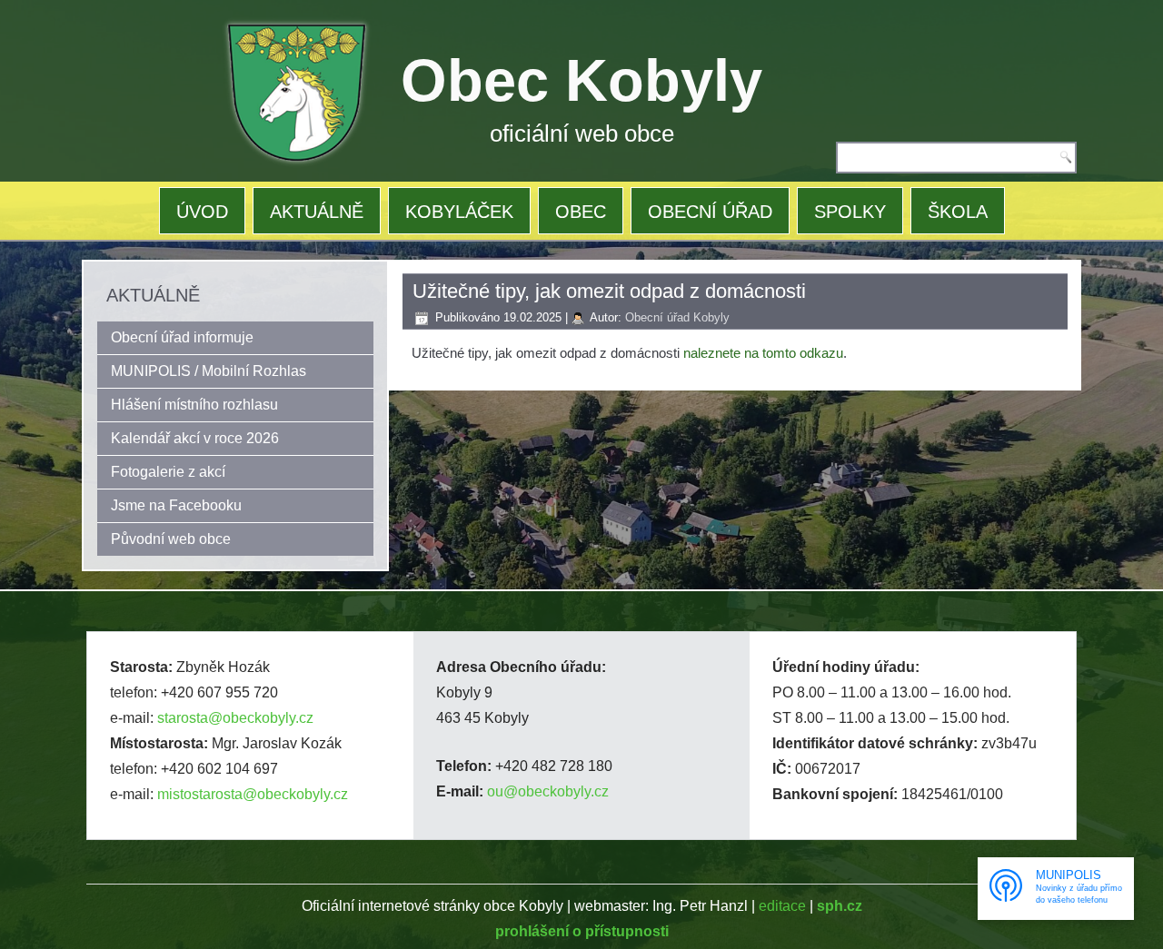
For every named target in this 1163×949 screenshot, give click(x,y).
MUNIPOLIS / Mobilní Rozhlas (208, 371)
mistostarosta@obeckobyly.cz (252, 794)
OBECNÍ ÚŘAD (710, 212)
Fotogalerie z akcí (168, 471)
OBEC (580, 212)
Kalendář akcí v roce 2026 (195, 438)
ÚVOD (202, 212)
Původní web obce (171, 539)
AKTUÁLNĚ (316, 212)
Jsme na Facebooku (176, 505)
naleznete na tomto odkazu (763, 353)
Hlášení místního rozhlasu (194, 404)
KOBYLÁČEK (459, 212)
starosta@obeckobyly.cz (235, 718)
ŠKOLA (958, 212)
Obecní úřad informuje (182, 337)
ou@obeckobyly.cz (548, 791)
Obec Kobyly (581, 80)
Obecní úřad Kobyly (677, 317)
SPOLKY (850, 212)
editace (782, 906)
